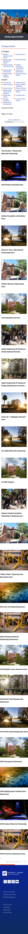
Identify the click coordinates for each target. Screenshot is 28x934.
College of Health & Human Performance (8, 65)
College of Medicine (8, 84)
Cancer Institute (7, 82)
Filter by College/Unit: (14, 120)
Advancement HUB (9, 892)
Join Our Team (7, 904)
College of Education (21, 59)
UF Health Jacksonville (6, 99)
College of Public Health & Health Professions (7, 91)
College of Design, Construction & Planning (7, 61)
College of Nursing (7, 88)
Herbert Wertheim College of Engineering (7, 75)
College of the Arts (20, 54)
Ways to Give (7, 114)
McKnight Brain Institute (7, 96)
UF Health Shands (20, 95)
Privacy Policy (7, 912)
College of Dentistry (21, 82)
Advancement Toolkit (9, 894)
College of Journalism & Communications (20, 66)
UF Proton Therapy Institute (20, 99)
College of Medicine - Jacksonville (21, 85)
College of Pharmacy (21, 88)
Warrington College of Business (21, 74)
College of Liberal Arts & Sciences (7, 70)
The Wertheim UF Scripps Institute (7, 103)
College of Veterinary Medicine (21, 90)
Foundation (6, 907)
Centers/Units (7, 108)
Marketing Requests (9, 897)
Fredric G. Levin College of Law (19, 70)
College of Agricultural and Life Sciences (8, 56)
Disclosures (6, 910)
